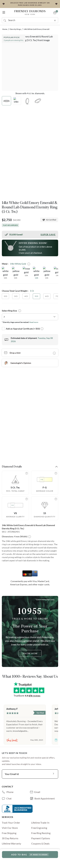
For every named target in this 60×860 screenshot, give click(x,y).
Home (4, 29)
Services (7, 817)
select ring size (9, 310)
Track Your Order (11, 822)
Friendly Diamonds (30, 12)
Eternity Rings (15, 29)
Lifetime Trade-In (40, 822)
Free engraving (39, 827)
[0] (54, 12)
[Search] (5, 20)
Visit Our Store (10, 827)
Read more (33, 322)
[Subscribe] (54, 774)
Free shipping (9, 833)
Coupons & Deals (40, 843)
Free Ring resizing (40, 833)
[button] (4, 11)
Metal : (5, 263)
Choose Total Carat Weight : (15, 290)
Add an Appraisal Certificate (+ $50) (23, 328)
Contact (7, 786)
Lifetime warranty (11, 843)
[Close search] (54, 19)
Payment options (40, 838)
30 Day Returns (10, 838)
